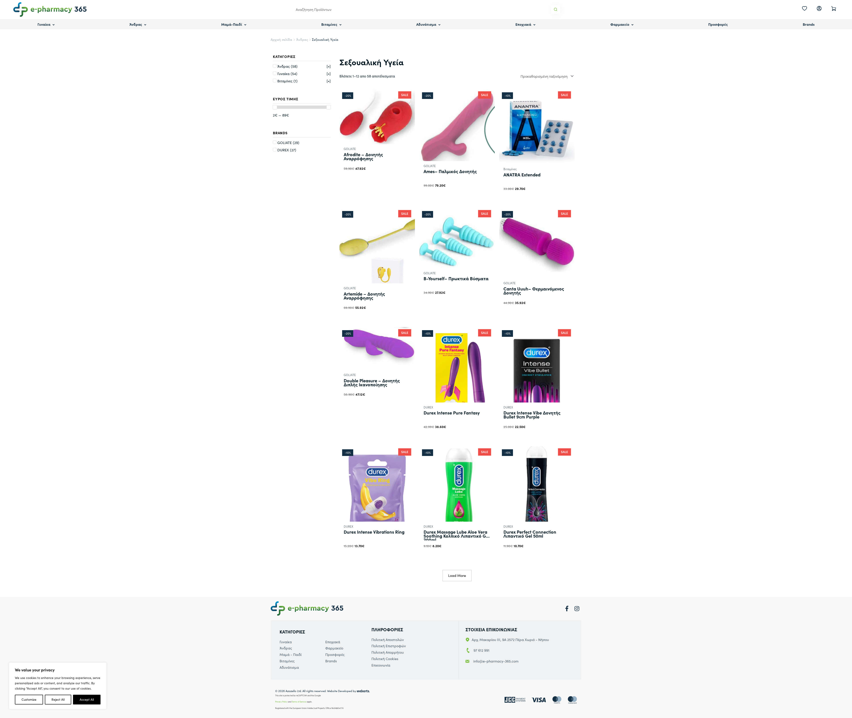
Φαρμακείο (619, 24)
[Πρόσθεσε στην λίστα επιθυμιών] (409, 198)
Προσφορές (718, 24)
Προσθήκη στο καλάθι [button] (364, 177)
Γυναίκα (43, 24)
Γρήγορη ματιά (377, 139)
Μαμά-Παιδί (231, 24)
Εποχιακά (523, 24)
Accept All (87, 699)
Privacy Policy (281, 701)
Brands (809, 24)
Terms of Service (299, 701)
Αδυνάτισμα (426, 24)
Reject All (58, 699)
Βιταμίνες (329, 24)
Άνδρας (135, 24)
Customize (29, 699)
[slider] (275, 107)
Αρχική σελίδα (281, 39)
